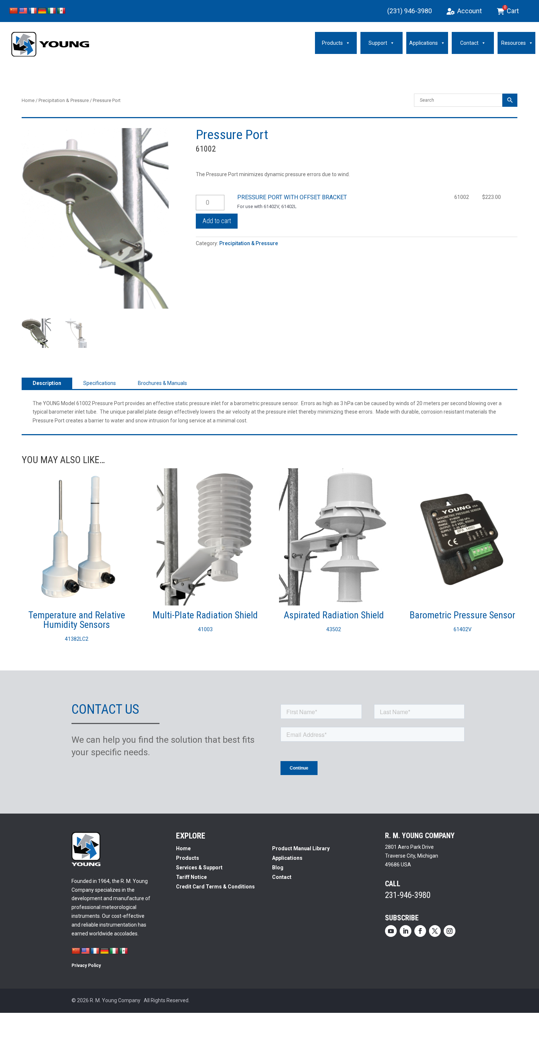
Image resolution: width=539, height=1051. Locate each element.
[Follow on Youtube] (391, 931)
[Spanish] (61, 11)
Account (469, 11)
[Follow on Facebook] (420, 931)
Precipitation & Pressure (63, 100)
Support (377, 43)
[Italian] (51, 11)
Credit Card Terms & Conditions (215, 887)
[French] (32, 11)
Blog (277, 867)
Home (28, 100)
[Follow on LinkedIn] (405, 931)
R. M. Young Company (115, 1000)
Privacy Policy (86, 965)
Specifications (99, 383)
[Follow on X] (435, 931)
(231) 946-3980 (409, 11)
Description (47, 383)
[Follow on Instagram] (449, 931)
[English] (23, 11)
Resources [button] (513, 43)
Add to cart (216, 221)
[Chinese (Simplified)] (13, 11)
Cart (511, 10)
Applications (423, 43)
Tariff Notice (191, 877)
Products (332, 43)
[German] (42, 11)
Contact (469, 43)
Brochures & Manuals (162, 383)
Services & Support (199, 867)
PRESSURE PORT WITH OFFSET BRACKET (292, 197)
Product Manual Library (301, 848)
